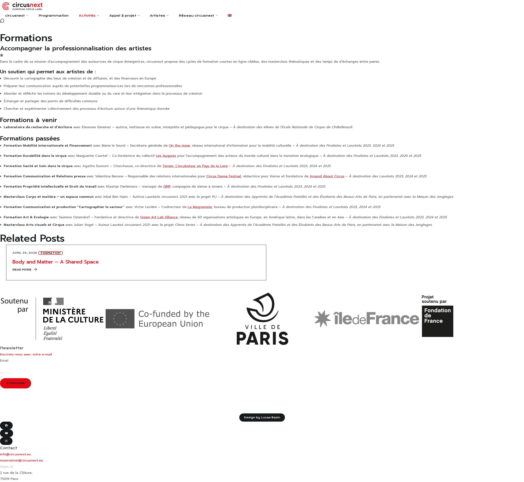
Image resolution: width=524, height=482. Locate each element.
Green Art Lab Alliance (159, 217)
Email (4, 360)
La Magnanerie (200, 207)
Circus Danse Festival (223, 176)
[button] (262, 21)
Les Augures (166, 155)
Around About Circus (327, 176)
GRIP (166, 186)
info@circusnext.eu (15, 454)
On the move (179, 145)
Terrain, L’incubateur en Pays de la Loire (195, 166)
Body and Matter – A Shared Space (55, 262)
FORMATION (50, 253)
